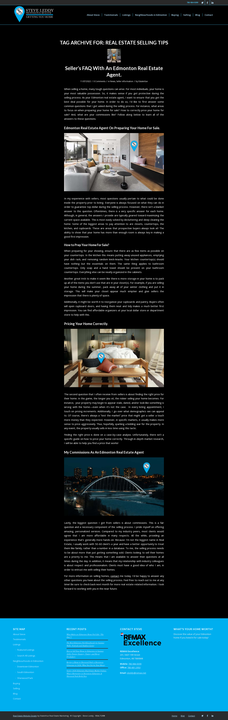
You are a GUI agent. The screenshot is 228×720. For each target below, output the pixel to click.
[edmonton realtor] (114, 55)
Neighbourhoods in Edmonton (28, 660)
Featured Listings (25, 649)
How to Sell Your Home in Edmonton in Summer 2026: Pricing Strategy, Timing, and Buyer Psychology (85, 654)
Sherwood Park (25, 678)
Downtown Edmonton (28, 666)
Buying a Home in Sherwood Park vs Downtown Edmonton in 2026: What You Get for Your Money (86, 663)
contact (114, 576)
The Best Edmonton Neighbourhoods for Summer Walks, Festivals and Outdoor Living (85, 644)
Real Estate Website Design (25, 715)
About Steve (19, 634)
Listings (17, 644)
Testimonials (19, 639)
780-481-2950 (133, 667)
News (112, 81)
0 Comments (99, 81)
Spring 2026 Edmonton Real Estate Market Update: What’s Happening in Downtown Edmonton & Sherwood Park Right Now (87, 673)
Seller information (124, 81)
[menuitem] (93, 15)
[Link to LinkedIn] (212, 2)
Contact (17, 698)
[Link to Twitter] (202, 2)
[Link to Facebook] (207, 2)
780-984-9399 (134, 663)
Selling (16, 688)
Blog (15, 693)
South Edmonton (25, 672)
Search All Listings (26, 655)
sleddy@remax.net (136, 672)
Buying (16, 683)
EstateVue (143, 81)
